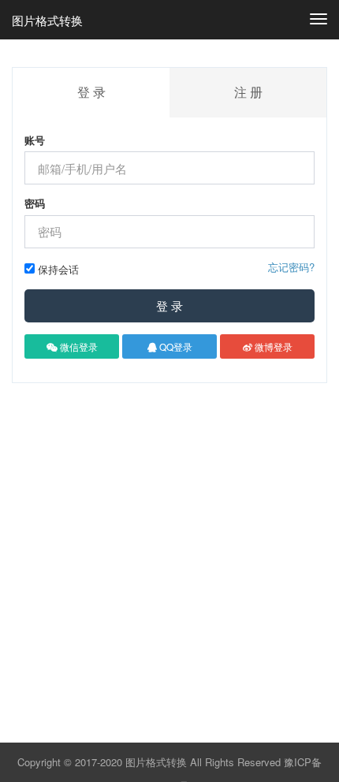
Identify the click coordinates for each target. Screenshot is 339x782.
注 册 (248, 92)
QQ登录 (174, 346)
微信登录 (78, 346)
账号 (34, 140)
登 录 (169, 305)
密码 (34, 203)
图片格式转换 (47, 20)
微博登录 (272, 346)
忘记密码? (291, 266)
